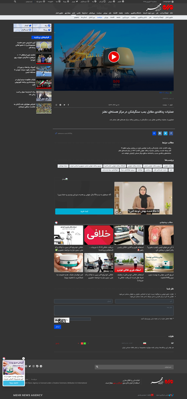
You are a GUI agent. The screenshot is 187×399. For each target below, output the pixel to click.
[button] (113, 56)
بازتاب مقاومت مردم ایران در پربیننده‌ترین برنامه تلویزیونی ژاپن (25, 82)
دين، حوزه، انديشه (148, 13)
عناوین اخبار (169, 17)
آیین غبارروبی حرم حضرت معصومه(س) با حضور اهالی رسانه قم (25, 45)
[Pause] (116, 212)
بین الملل (92, 17)
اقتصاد (115, 13)
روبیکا (65, 2)
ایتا (57, 2)
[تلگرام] (40, 366)
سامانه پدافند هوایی (134, 166)
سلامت (127, 13)
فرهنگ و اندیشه (158, 17)
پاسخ (57, 343)
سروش (110, 2)
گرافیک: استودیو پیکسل (144, 395)
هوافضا (140, 170)
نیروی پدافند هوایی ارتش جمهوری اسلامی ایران (85, 166)
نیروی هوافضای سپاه (128, 170)
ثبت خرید (84, 211)
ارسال (57, 327)
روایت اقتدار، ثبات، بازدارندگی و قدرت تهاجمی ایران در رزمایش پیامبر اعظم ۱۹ (146, 148)
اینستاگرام (84, 2)
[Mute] (120, 212)
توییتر (74, 2)
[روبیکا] (26, 366)
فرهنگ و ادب (164, 13)
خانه (171, 13)
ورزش (105, 13)
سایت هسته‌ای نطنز (160, 170)
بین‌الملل (92, 13)
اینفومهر (76, 17)
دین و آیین (126, 17)
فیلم (73, 13)
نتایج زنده (50, 2)
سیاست (99, 13)
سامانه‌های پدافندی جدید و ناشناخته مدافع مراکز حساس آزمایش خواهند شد (146, 153)
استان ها (84, 17)
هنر (157, 13)
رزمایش (148, 170)
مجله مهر (67, 13)
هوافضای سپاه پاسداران (110, 170)
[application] (114, 57)
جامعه (121, 13)
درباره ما (34, 379)
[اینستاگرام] (33, 366)
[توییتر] (29, 366)
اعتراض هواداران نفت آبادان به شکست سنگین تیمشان (24, 105)
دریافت (164, 93)
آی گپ (101, 2)
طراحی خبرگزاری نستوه (162, 395)
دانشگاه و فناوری (136, 13)
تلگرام (120, 2)
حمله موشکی (63, 166)
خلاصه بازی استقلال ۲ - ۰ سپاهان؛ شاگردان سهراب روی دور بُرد (24, 57)
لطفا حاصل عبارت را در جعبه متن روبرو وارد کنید (157, 319)
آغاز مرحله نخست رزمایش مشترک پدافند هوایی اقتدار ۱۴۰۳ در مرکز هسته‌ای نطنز (144, 150)
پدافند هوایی (168, 166)
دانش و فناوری (142, 17)
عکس (78, 13)
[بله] (37, 366)
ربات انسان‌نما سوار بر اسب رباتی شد (25, 93)
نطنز (171, 170)
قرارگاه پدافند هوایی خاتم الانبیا (114, 166)
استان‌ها (84, 13)
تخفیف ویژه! (13, 383)
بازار (110, 13)
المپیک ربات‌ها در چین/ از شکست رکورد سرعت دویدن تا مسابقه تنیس (24, 70)
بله (93, 2)
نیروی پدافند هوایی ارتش (152, 166)
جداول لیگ (39, 2)
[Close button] (23, 358)
